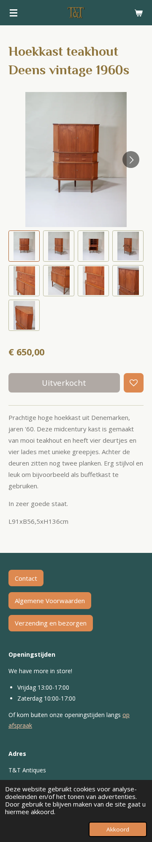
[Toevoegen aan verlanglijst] (134, 383)
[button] (24, 246)
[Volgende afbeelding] (130, 159)
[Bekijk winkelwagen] (138, 12)
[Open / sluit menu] (13, 12)
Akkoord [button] (117, 829)
